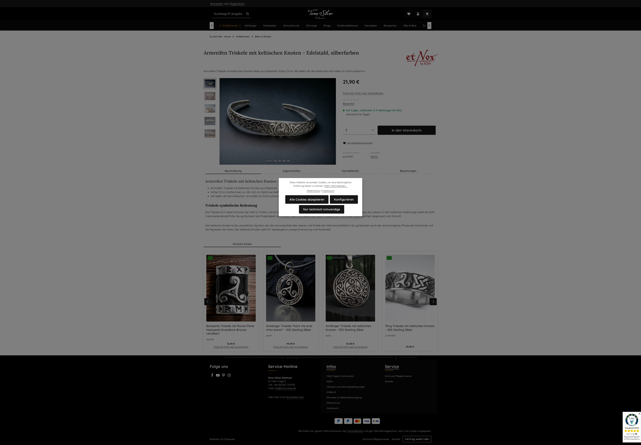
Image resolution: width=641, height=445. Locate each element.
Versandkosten (355, 430)
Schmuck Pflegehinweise (398, 376)
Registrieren (237, 3)
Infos (331, 366)
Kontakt (389, 381)
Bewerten (348, 103)
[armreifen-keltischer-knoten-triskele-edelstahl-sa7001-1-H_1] (278, 121)
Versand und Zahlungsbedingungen (346, 386)
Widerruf (331, 392)
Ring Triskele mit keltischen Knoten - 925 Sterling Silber (410, 328)
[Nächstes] (429, 25)
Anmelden (216, 3)
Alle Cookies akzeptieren (306, 199)
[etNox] (421, 58)
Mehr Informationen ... (336, 185)
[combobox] (228, 14)
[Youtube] (218, 376)
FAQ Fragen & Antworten (340, 376)
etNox (374, 156)
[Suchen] (247, 14)
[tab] (233, 171)
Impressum (333, 408)
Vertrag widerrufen (417, 439)
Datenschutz (333, 402)
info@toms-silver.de (285, 388)
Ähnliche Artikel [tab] (242, 244)
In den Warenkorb (406, 130)
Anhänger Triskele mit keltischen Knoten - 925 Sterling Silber (348, 328)
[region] (270, 121)
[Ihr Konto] (418, 14)
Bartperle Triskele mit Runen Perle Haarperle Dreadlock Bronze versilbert (230, 329)
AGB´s (330, 381)
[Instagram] (229, 376)
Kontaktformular (295, 397)
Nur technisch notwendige (321, 209)
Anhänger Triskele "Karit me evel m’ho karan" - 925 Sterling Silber (289, 328)
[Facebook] (212, 376)
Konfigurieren (344, 199)
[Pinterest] (224, 376)
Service (392, 366)
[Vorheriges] (212, 25)
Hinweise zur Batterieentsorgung (344, 397)
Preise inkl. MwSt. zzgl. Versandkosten (363, 93)
